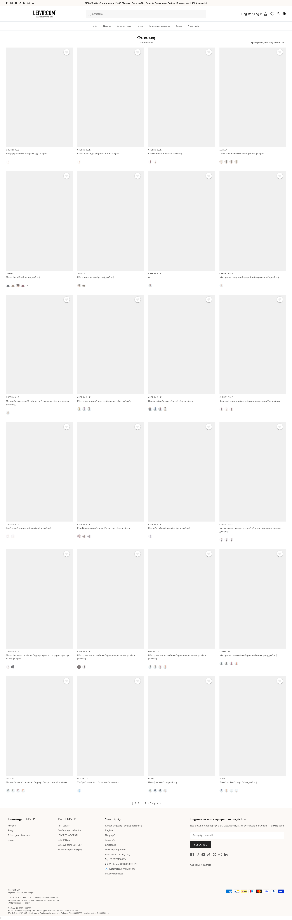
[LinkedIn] (33, 3)
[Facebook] (7, 3)
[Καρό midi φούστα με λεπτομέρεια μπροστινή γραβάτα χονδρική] (252, 344)
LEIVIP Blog (64, 840)
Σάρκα (179, 26)
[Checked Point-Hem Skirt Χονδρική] (181, 97)
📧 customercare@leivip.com (120, 868)
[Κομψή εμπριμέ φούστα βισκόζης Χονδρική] (39, 97)
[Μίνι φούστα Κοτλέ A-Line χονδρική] (39, 221)
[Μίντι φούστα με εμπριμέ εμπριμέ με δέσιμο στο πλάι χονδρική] (252, 221)
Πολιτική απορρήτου (115, 849)
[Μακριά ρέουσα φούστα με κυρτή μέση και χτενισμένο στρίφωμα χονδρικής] (252, 472)
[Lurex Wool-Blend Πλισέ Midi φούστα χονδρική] (252, 97)
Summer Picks (124, 26)
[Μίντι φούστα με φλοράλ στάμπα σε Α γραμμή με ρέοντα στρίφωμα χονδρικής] (39, 344)
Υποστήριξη (194, 26)
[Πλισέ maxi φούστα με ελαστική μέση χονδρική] (181, 344)
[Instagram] (11, 3)
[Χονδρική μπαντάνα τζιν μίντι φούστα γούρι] (110, 726)
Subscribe (200, 845)
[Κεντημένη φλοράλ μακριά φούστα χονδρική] (181, 472)
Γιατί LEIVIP (64, 825)
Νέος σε (107, 26)
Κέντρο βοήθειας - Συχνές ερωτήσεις (123, 825)
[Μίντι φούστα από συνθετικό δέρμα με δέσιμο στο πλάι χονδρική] (39, 726)
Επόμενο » (155, 803)
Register (109, 830)
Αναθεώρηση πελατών (69, 830)
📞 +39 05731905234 (115, 859)
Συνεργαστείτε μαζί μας (70, 845)
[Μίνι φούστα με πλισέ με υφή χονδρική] (110, 221)
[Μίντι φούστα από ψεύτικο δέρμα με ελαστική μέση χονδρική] (252, 599)
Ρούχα (140, 26)
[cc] (181, 221)
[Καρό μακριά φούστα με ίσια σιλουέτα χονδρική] (39, 472)
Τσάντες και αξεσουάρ (159, 26)
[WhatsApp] (28, 3)
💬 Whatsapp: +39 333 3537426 (121, 864)
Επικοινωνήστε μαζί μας (70, 849)
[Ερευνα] (146, 14)
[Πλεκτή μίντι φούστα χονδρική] (181, 726)
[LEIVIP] (44, 14)
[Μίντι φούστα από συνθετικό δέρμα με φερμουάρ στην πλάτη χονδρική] (110, 599)
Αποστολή (110, 840)
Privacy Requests (114, 873)
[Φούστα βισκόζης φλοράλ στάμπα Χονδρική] (110, 97)
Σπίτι (95, 26)
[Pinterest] (24, 3)
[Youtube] (16, 3)
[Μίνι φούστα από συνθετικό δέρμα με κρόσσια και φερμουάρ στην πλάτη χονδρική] (39, 599)
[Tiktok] (20, 3)
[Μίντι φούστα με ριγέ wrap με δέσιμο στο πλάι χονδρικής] (110, 344)
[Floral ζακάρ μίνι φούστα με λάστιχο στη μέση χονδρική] (110, 472)
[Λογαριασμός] (264, 14)
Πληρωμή (110, 835)
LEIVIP (16, 890)
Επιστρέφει (110, 845)
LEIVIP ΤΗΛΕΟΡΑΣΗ (68, 835)
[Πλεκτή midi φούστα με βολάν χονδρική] (252, 726)
